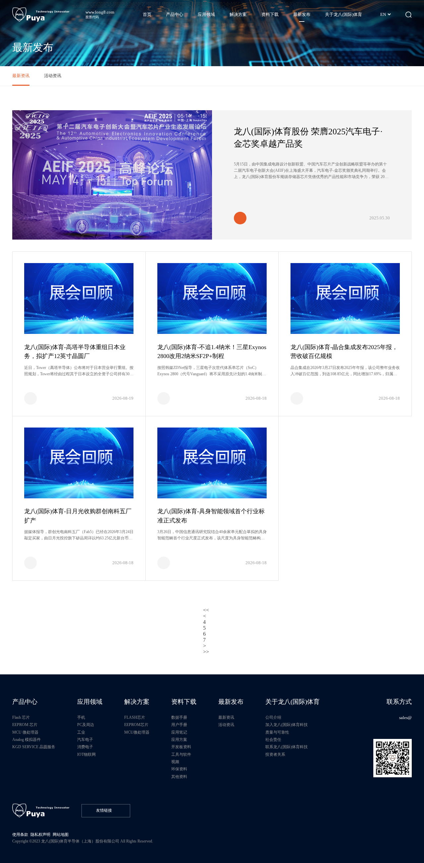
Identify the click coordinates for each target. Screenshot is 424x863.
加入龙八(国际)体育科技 (286, 725)
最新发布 (230, 702)
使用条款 (20, 835)
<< (206, 610)
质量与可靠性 (277, 732)
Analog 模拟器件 (26, 740)
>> (206, 652)
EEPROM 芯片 (24, 725)
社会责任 (273, 740)
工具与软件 (181, 754)
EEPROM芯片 (136, 725)
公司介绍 (273, 717)
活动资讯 (52, 75)
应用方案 (179, 740)
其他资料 (179, 777)
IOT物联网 (86, 754)
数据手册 (179, 717)
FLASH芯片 (134, 717)
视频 (175, 762)
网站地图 (61, 835)
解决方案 (136, 702)
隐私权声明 (40, 835)
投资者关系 (275, 754)
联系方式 (399, 702)
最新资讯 (20, 75)
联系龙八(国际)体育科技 (286, 747)
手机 (81, 717)
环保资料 (179, 769)
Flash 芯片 (21, 717)
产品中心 (24, 702)
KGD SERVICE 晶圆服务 (33, 747)
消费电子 (85, 747)
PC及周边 (85, 725)
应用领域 (89, 702)
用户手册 (179, 725)
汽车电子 (85, 740)
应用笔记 (179, 732)
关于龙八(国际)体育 (292, 702)
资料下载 (183, 702)
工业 (81, 732)
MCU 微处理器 (25, 732)
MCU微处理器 (136, 732)
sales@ (405, 717)
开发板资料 (181, 747)
